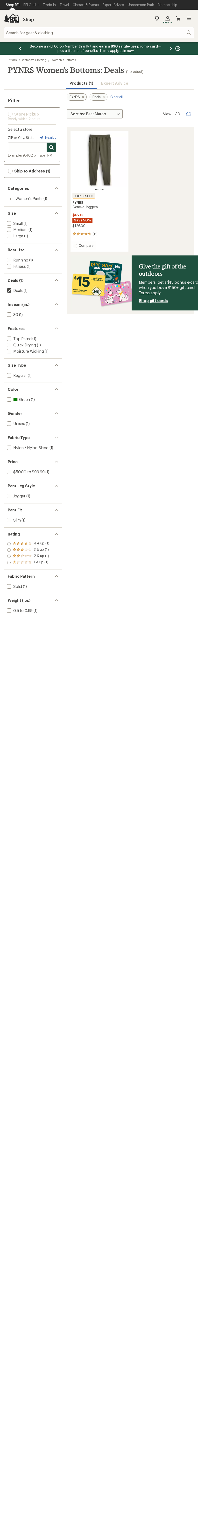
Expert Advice (114, 83)
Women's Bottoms (63, 60)
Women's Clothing (34, 60)
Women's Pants (28, 198)
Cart (178, 18)
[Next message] (171, 48)
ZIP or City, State (21, 138)
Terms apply (149, 292)
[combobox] (99, 32)
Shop (28, 19)
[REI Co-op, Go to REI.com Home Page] (11, 18)
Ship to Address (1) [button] (31, 171)
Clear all (116, 97)
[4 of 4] (103, 189)
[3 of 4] (100, 189)
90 (188, 113)
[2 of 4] (98, 189)
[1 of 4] (96, 189)
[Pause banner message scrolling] (177, 48)
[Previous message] (20, 48)
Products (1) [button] (81, 83)
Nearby (50, 137)
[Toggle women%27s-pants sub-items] (11, 199)
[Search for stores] (51, 147)
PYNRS (12, 60)
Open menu (189, 18)
